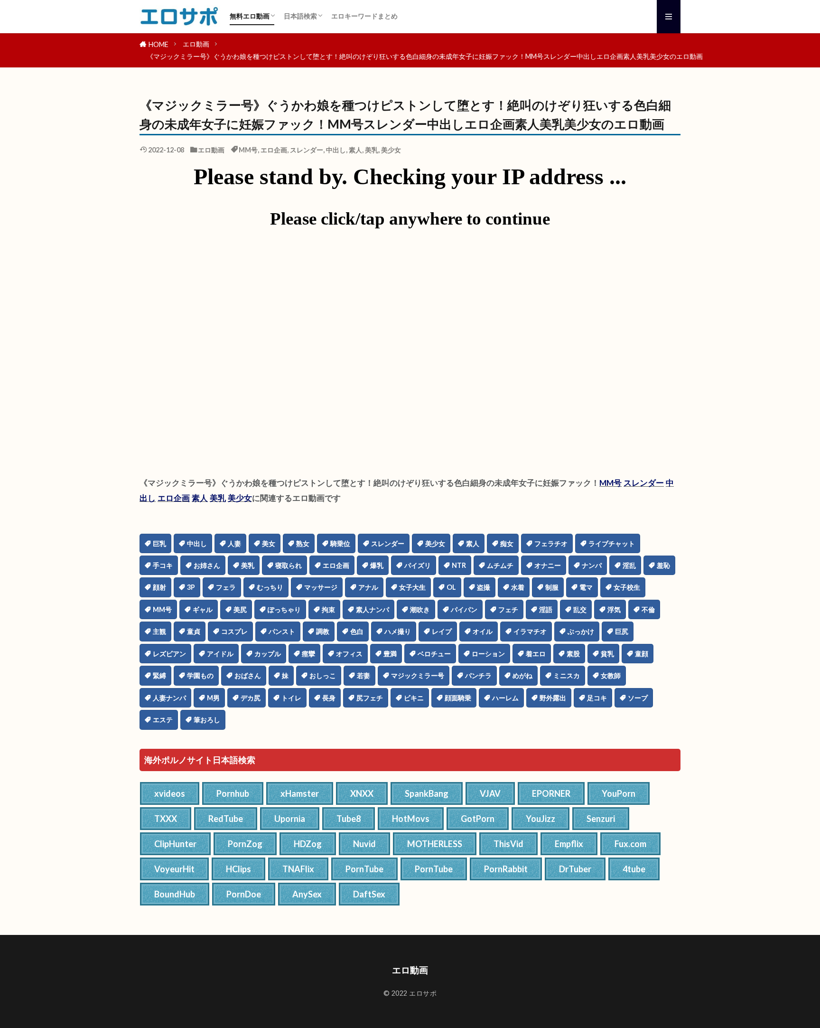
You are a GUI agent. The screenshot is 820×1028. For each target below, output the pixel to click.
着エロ (536, 654)
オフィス (349, 654)
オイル (483, 631)
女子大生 (412, 587)
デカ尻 (251, 698)
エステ (163, 720)
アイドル (220, 654)
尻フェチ (369, 698)
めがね (522, 675)
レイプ (442, 631)
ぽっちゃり (284, 609)
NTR (459, 565)
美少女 (391, 150)
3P (191, 587)
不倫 (648, 609)
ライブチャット (611, 543)
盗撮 (483, 587)
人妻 (234, 543)
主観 (159, 631)
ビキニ (414, 698)
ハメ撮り (397, 631)
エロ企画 (274, 150)
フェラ (226, 587)
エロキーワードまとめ (364, 16)
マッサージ (320, 587)
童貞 (193, 631)
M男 (213, 698)
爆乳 (376, 565)
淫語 (545, 609)
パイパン (464, 609)
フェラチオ (551, 543)
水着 (517, 587)
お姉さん (207, 565)
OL (451, 587)
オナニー (547, 565)
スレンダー (306, 150)
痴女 (506, 543)
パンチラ (478, 675)
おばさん (247, 675)
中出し (336, 150)
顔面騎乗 (458, 698)
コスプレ (234, 631)
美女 (268, 543)
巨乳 (159, 543)
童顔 (641, 654)
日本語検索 (300, 16)
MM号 (248, 150)
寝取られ (288, 565)
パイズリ (417, 565)
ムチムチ (500, 565)
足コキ (597, 698)
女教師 (611, 675)
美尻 (240, 609)
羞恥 (663, 565)
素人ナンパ (372, 609)
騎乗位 (340, 543)
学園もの (200, 675)
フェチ (508, 609)
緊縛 (159, 675)
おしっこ (322, 675)
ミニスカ (566, 675)
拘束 (328, 609)
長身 (328, 698)
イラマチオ (530, 631)
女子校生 (627, 587)
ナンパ (592, 565)
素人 (355, 150)
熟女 (302, 543)
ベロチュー (434, 654)
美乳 (371, 150)
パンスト (282, 631)
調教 (322, 631)
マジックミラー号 (417, 675)
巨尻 (621, 631)
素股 (573, 654)
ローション (488, 654)
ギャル (203, 609)
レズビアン (169, 654)
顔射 (159, 587)
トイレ (291, 698)
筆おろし (207, 720)
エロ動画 (196, 44)
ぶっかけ (581, 631)
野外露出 (553, 698)
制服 (552, 587)
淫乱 (629, 565)
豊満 (390, 654)
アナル (368, 587)
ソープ (638, 698)
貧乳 (607, 654)
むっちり (270, 587)
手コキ (163, 565)
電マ (586, 587)
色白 (356, 631)
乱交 (580, 609)
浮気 (614, 609)
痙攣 (308, 654)
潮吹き (420, 609)
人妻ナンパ (169, 698)
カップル (267, 654)
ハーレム (505, 698)
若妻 (363, 675)
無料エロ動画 (250, 16)
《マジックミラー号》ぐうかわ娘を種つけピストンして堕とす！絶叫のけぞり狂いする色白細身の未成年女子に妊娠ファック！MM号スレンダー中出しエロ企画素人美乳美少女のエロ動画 (425, 56)
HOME (158, 44)
